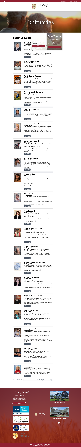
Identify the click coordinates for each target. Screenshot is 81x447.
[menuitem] (9, 6)
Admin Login (46, 445)
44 (50, 379)
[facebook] (59, 423)
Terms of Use (40, 445)
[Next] (52, 380)
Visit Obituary (27, 56)
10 (43, 379)
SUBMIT (38, 45)
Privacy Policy (35, 445)
